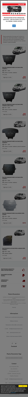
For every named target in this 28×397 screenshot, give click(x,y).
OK (14, 25)
